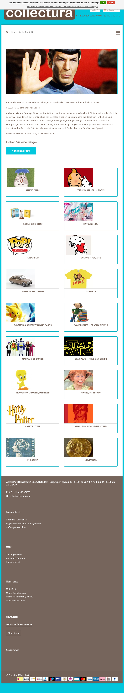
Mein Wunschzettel (15, 600)
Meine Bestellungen (16, 592)
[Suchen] (7, 32)
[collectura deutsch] (61, 71)
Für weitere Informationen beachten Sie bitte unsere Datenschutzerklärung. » (62, 6)
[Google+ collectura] (22, 658)
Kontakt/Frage (21, 151)
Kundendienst (13, 561)
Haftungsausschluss (16, 527)
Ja (103, 3)
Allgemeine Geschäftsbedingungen (23, 523)
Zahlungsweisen (14, 554)
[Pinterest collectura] (29, 658)
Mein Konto (113, 15)
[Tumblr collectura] (42, 658)
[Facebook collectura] (9, 658)
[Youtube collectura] (35, 658)
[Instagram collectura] (49, 658)
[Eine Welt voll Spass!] (39, 13)
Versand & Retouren (16, 558)
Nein (111, 3)
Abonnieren (14, 633)
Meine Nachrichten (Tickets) (19, 596)
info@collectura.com (20, 495)
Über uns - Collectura (16, 519)
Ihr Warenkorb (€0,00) (90, 15)
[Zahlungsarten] (20, 678)
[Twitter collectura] (16, 658)
